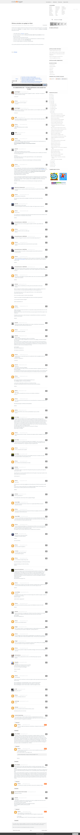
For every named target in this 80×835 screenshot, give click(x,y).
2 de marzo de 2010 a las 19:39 (23, 432)
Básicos (50, 7)
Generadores (18, 21)
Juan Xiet (16, 203)
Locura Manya (17, 592)
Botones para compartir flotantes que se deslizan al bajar (32, 81)
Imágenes (50, 10)
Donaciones (60, 2)
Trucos (63, 14)
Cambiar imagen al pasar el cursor (55, 50)
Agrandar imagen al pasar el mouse (57, 149)
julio (52, 111)
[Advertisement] (30, 12)
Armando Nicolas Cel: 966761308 (21, 222)
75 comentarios (45, 25)
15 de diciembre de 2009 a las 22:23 (23, 203)
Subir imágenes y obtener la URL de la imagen (57, 52)
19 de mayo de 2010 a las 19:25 (22, 533)
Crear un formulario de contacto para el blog (58, 136)
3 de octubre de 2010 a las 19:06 (24, 603)
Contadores (64, 8)
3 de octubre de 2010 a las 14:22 (24, 592)
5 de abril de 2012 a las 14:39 (26, 724)
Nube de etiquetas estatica (55, 151)
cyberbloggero (17, 91)
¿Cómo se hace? (52, 74)
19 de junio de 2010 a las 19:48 (23, 558)
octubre (52, 106)
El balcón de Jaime (52, 66)
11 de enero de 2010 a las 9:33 (31, 222)
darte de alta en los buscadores (20, 259)
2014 (51, 95)
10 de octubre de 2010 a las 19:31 (24, 620)
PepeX (16, 132)
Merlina (16, 390)
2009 (51, 102)
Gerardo (16, 533)
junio (52, 112)
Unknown (16, 707)
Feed (56, 14)
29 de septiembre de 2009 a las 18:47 (29, 187)
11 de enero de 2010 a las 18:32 (23, 256)
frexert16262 (17, 502)
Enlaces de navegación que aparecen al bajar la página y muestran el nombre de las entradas (32, 80)
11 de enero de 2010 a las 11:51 (23, 242)
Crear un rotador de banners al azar (57, 122)
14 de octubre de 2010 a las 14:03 (24, 648)
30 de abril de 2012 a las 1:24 (23, 764)
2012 (51, 98)
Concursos (57, 8)
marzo (52, 163)
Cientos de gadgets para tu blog (54, 57)
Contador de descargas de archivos (57, 130)
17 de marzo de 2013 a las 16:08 (26, 811)
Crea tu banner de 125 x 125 (55, 141)
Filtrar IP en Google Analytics (55, 133)
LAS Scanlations (18, 655)
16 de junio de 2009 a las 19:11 (23, 124)
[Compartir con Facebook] (16, 80)
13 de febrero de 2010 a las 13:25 (23, 322)
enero (52, 166)
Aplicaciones (57, 6)
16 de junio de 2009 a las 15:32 (24, 108)
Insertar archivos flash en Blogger (56, 159)
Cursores (57, 10)
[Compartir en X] (15, 80)
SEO (56, 13)
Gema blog (51, 68)
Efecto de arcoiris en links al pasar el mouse (58, 127)
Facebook (63, 13)
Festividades (51, 15)
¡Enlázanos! (55, 2)
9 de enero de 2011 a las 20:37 (25, 655)
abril (52, 162)
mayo (52, 161)
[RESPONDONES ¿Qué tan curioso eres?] (54, 176)
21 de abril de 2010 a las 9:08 (23, 480)
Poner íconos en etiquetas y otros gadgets (58, 115)
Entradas (28, 25)
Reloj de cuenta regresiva (55, 118)
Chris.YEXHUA (17, 733)
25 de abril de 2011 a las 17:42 (21, 689)
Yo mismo (16, 551)
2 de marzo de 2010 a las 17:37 (23, 417)
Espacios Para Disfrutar (19, 569)
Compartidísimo (52, 64)
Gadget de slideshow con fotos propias (57, 137)
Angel (16, 117)
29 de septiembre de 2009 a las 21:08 (24, 194)
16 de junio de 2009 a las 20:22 (21, 132)
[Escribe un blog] (13, 80)
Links (62, 10)
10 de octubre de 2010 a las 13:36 (23, 611)
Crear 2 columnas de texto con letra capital (58, 140)
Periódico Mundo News (19, 715)
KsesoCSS (51, 69)
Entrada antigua (44, 830)
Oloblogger (51, 71)
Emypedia (16, 662)
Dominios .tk (53, 138)
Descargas (51, 11)
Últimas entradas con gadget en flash (22, 23)
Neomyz (22, 33)
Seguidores (52, 78)
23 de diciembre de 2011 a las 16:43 (24, 701)
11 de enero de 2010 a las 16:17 (31, 249)
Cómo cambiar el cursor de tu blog (57, 113)
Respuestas (17, 722)
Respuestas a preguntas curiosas (56, 131)
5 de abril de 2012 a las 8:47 (27, 715)
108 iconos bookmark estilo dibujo (57, 120)
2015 (51, 94)
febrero (52, 165)
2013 (51, 97)
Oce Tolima (17, 417)
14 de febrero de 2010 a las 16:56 (24, 354)
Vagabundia (51, 72)
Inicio (15, 21)
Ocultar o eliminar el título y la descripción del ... (59, 129)
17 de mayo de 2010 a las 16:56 (24, 516)
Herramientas (48, 2)
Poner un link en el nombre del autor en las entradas (31, 82)
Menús (56, 11)
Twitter (56, 15)
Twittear (16, 78)
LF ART (16, 689)
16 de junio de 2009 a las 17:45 (21, 117)
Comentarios (64, 7)
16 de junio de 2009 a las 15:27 (23, 101)
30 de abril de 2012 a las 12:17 (26, 783)
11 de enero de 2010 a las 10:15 (23, 229)
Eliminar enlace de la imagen (55, 152)
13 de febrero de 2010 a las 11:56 (24, 306)
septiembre (53, 108)
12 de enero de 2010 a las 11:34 (31, 266)
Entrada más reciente (16, 830)
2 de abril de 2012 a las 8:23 (22, 707)
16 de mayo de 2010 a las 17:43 (24, 502)
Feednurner (43, 169)
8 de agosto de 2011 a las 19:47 (23, 695)
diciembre (53, 104)
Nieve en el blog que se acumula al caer (56, 56)
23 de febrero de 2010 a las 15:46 (22, 390)
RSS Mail (55, 24)
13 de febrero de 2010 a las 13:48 (24, 329)
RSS (51, 24)
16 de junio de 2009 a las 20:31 (23, 138)
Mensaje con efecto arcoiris (55, 143)
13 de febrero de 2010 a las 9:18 (22, 284)
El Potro (16, 101)
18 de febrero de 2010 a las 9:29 (23, 376)
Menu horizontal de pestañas (56, 155)
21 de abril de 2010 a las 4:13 (22, 467)
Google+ (50, 8)
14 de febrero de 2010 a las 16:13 (23, 335)
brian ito (16, 364)
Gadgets (63, 6)
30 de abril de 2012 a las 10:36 (26, 748)
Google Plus (65, 24)
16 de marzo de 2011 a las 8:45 (23, 662)
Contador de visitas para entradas (56, 123)
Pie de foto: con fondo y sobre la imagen (29, 76)
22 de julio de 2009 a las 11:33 (23, 164)
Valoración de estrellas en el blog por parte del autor (31, 78)
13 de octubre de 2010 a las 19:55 (22, 626)
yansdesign (17, 701)
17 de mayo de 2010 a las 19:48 (23, 524)
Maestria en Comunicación (20, 187)
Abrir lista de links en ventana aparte (57, 154)
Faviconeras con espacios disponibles (57, 116)
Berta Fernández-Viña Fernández (21, 791)
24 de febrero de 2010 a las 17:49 (22, 410)
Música (50, 12)
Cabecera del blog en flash (55, 146)
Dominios (63, 11)
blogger (16, 626)
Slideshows (51, 14)
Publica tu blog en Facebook (55, 144)
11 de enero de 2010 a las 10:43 (31, 236)
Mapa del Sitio (65, 2)
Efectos (56, 12)
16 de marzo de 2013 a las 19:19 (22, 797)
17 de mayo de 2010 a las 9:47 (23, 509)
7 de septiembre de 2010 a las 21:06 (28, 569)
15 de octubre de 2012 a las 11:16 (32, 791)
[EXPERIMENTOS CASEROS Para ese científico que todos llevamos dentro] (63, 176)
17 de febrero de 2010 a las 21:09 (23, 364)
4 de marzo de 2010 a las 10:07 (23, 461)
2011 (51, 100)
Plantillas (63, 12)
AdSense (50, 6)
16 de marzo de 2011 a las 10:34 (24, 675)
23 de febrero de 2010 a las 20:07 (24, 398)
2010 (51, 101)
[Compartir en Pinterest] (12, 82)
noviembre (53, 105)
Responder (16, 730)
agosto (52, 109)
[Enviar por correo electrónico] (12, 80)
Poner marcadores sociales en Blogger (57, 119)
